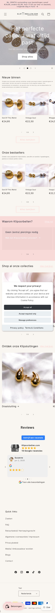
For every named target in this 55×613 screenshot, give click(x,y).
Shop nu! (49, 221)
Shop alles (27, 56)
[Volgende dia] (35, 68)
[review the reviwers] (10, 466)
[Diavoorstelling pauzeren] (52, 68)
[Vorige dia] (20, 68)
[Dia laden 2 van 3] (27, 68)
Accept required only (27, 314)
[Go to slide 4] (27, 479)
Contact (9, 561)
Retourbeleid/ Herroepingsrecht (20, 531)
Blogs (8, 555)
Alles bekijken (27, 139)
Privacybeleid (11, 543)
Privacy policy (17, 328)
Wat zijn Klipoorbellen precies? (21, 238)
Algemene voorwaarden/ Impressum (22, 537)
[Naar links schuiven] (22, 132)
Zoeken (8, 518)
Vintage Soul (30, 118)
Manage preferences (27, 320)
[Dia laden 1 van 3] (24, 68)
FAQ (7, 525)
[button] (5, 14)
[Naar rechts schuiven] (33, 132)
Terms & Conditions (34, 328)
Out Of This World (9, 118)
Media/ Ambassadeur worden (19, 549)
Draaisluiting (9, 406)
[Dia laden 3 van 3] (30, 68)
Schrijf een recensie (33, 438)
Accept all (27, 307)
